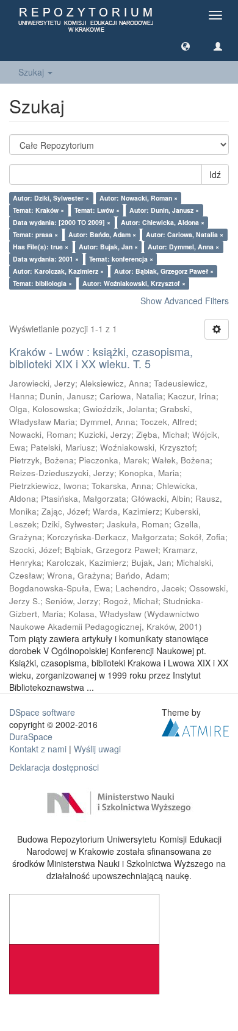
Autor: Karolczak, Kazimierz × (58, 271)
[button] (186, 45)
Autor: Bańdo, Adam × (102, 234)
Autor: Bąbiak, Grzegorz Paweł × (164, 271)
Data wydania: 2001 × (46, 258)
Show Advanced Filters (184, 300)
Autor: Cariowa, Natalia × (184, 234)
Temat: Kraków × (38, 210)
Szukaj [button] (32, 72)
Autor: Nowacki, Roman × (138, 197)
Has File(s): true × (40, 246)
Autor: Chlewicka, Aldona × (162, 222)
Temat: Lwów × (97, 210)
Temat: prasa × (35, 234)
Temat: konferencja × (121, 258)
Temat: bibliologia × (42, 283)
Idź (215, 174)
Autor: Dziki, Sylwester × (51, 197)
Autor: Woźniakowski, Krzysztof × (134, 283)
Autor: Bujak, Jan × (108, 246)
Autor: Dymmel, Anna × (183, 246)
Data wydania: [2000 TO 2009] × (61, 222)
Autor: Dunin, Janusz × (164, 210)
